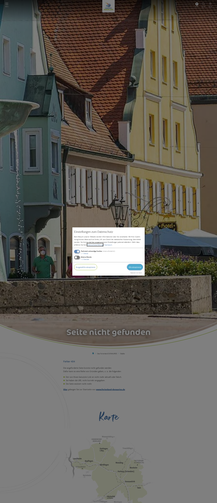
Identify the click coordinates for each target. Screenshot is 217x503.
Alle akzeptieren (135, 267)
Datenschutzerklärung (95, 244)
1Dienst (84, 253)
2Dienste (85, 259)
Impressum (108, 244)
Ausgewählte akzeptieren (85, 267)
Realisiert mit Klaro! (136, 273)
